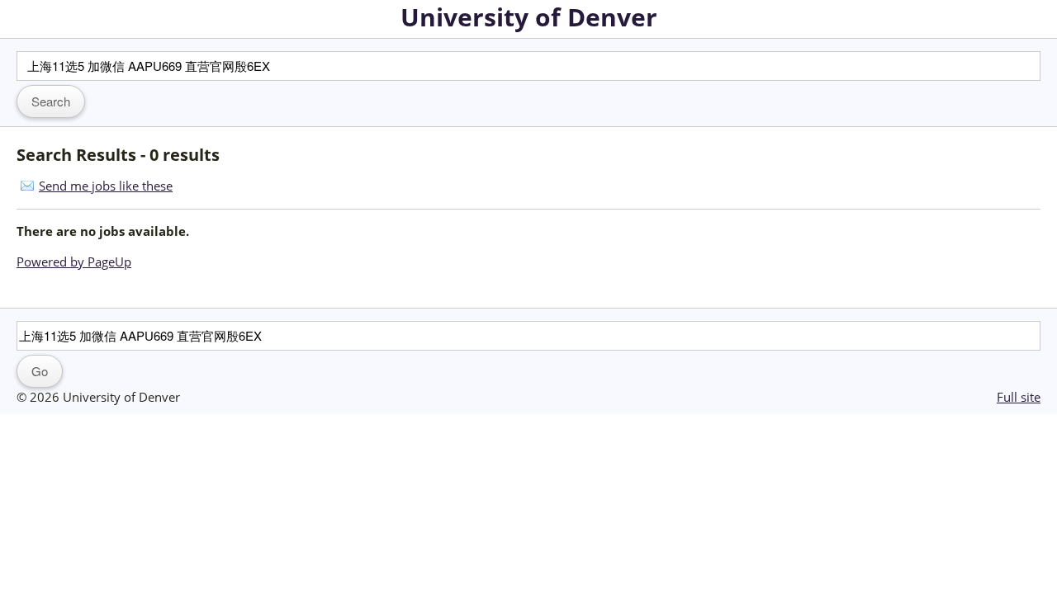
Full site (1018, 397)
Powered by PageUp (74, 261)
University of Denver (529, 17)
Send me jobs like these (106, 185)
